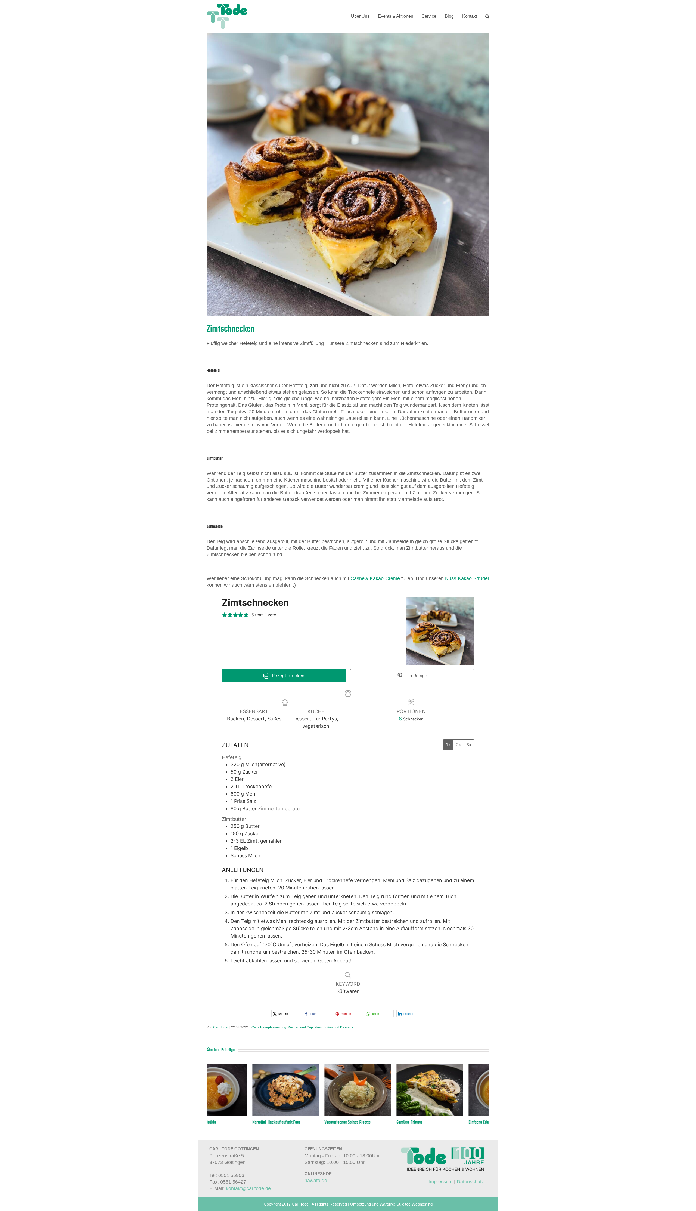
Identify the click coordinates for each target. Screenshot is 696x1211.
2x (458, 744)
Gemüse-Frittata (435, 1122)
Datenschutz (470, 1181)
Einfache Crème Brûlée (224, 1122)
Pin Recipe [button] (415, 675)
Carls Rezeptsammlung (268, 1027)
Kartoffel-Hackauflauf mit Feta (302, 1122)
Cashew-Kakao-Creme (375, 578)
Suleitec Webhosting (414, 1204)
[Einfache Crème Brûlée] (240, 1067)
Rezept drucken (287, 675)
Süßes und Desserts (338, 1027)
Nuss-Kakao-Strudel (467, 578)
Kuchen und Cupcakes (305, 1027)
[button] (487, 16)
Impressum (440, 1181)
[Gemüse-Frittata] (456, 1067)
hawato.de (315, 1180)
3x (469, 744)
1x (448, 744)
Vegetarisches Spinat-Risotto (374, 1122)
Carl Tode (220, 1027)
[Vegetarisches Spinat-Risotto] (384, 1067)
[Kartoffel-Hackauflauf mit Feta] (312, 1067)
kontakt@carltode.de (248, 1188)
